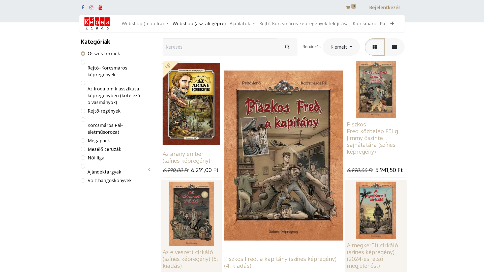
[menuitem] (199, 23)
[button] (392, 23)
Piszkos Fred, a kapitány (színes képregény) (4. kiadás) (280, 262)
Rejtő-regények (104, 111)
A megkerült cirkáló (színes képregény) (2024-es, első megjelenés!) (372, 255)
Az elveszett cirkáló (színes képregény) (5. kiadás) (190, 258)
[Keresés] (287, 47)
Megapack (99, 141)
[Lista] (394, 47)
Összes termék (104, 53)
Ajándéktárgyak (104, 172)
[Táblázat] (375, 47)
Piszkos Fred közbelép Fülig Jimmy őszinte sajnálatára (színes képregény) (372, 138)
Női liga (96, 158)
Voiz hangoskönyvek (110, 180)
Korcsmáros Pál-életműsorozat (105, 128)
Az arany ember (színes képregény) (186, 157)
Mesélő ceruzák (104, 149)
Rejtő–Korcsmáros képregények (107, 71)
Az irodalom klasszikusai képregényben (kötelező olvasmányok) (113, 95)
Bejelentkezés (385, 7)
